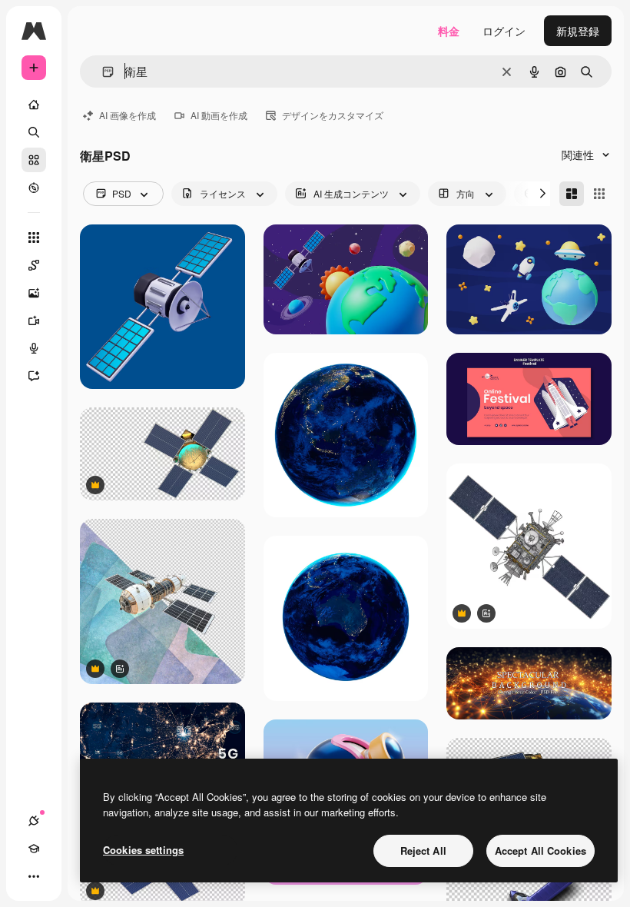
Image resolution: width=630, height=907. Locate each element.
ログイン (504, 30)
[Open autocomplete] (102, 72)
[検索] (34, 132)
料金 (448, 30)
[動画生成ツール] (34, 320)
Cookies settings (143, 849)
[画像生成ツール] (34, 293)
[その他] (34, 876)
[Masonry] (571, 193)
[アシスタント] (34, 376)
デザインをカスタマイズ (332, 114)
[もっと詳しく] (34, 187)
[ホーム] (34, 104)
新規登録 (577, 30)
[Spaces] (34, 265)
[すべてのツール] (34, 237)
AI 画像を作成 (127, 114)
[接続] (34, 821)
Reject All (423, 850)
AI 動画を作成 (219, 114)
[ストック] (34, 160)
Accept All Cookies (540, 850)
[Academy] (34, 848)
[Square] (599, 193)
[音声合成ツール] (34, 348)
